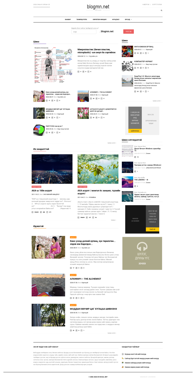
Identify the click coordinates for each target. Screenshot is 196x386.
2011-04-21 (81, 197)
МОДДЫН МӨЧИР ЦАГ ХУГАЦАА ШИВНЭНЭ (93, 309)
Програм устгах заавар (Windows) (147, 165)
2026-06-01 (93, 114)
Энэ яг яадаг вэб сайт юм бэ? (45, 347)
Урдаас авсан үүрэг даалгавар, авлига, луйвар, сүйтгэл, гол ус (146, 196)
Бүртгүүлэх (157, 4)
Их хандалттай (41, 149)
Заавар (68, 19)
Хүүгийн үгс (93, 56)
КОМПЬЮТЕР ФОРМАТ (143, 61)
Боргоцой (105, 95)
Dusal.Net (104, 377)
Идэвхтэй (38, 226)
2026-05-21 (138, 49)
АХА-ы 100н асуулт (42, 190)
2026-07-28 (93, 95)
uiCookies (152, 377)
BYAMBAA (92, 197)
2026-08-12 (81, 56)
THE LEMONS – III (141, 180)
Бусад (127, 19)
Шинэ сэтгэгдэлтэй (132, 139)
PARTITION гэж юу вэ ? (54, 126)
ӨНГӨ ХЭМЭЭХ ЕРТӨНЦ (143, 47)
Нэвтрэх (146, 4)
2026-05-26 (49, 129)
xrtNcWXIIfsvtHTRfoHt (153, 168)
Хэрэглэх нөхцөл (99, 19)
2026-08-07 (49, 97)
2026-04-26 (138, 83)
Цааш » (113, 220)
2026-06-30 (49, 114)
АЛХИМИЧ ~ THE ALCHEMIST (101, 92)
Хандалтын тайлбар (130, 347)
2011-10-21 (35, 194)
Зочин (148, 153)
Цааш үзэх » (112, 143)
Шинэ (36, 41)
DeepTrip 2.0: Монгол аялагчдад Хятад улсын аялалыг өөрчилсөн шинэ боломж (147, 78)
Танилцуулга (81, 19)
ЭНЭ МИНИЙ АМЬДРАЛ (51, 194)
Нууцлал (115, 19)
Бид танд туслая (63, 129)
